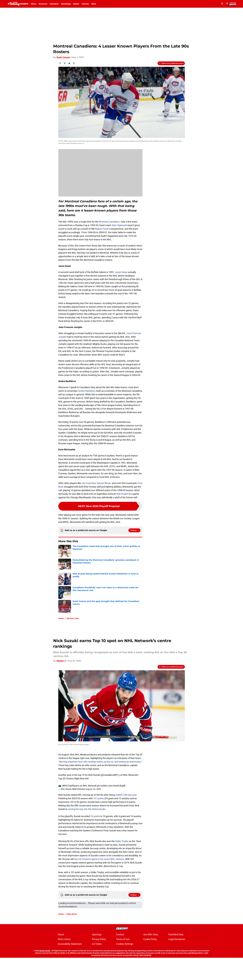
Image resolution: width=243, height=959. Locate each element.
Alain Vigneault (119, 225)
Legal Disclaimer (176, 939)
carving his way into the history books (86, 809)
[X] (222, 4)
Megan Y (61, 661)
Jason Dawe (121, 272)
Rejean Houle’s (102, 228)
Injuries (85, 4)
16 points (95, 816)
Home (61, 618)
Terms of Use (123, 939)
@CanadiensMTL (110, 775)
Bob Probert (123, 493)
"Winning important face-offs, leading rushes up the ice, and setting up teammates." (100, 761)
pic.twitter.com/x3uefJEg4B (111, 785)
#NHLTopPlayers (70, 785)
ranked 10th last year (125, 794)
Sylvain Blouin (104, 483)
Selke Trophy (121, 841)
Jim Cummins (89, 483)
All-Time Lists (73, 618)
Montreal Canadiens (109, 221)
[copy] (74, 63)
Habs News (72, 914)
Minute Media (44, 951)
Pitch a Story (64, 939)
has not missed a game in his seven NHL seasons (99, 859)
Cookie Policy (150, 939)
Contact (120, 934)
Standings (66, 4)
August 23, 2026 (93, 789)
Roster (76, 4)
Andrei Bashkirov (86, 391)
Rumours (43, 4)
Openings (97, 934)
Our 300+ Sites (150, 934)
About (61, 934)
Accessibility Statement (70, 944)
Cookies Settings (124, 944)
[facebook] (227, 4)
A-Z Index (97, 944)
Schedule (54, 4)
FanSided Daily (175, 934)
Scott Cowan (63, 57)
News (33, 4)
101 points (98, 798)
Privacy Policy (99, 939)
